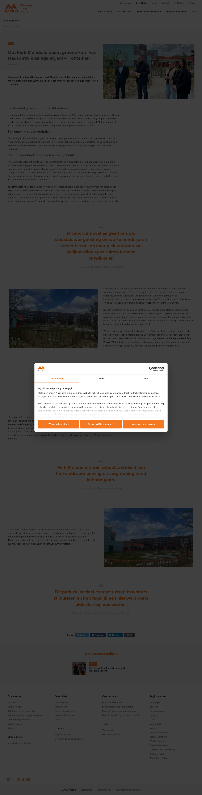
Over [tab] (145, 378)
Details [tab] (101, 378)
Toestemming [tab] (57, 378)
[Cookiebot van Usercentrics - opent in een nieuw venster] (151, 369)
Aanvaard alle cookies (143, 424)
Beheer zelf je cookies (99, 424)
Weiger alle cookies (58, 424)
